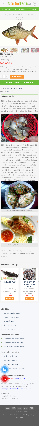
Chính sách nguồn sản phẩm (14, 338)
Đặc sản (15, 15)
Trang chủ (8, 15)
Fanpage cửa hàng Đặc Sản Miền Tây (15, 389)
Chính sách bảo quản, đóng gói (15, 342)
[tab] (19, 96)
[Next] (35, 33)
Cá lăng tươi (9, 282)
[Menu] (3, 3)
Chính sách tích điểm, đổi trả (14, 368)
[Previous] (3, 33)
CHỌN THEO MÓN (28, 9)
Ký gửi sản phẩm (9, 321)
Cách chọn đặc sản (10, 356)
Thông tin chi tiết (7, 96)
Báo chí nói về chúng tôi (12, 313)
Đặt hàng (17, 77)
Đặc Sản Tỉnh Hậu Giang (26, 15)
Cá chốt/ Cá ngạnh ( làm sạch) (29, 284)
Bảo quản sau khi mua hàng (14, 346)
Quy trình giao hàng (11, 364)
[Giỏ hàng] (35, 4)
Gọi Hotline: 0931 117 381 (19, 82)
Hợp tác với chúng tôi (11, 317)
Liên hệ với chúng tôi (19, 412)
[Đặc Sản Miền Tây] (19, 4)
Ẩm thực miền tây (10, 325)
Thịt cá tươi (10, 91)
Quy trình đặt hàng (10, 360)
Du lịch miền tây (9, 329)
